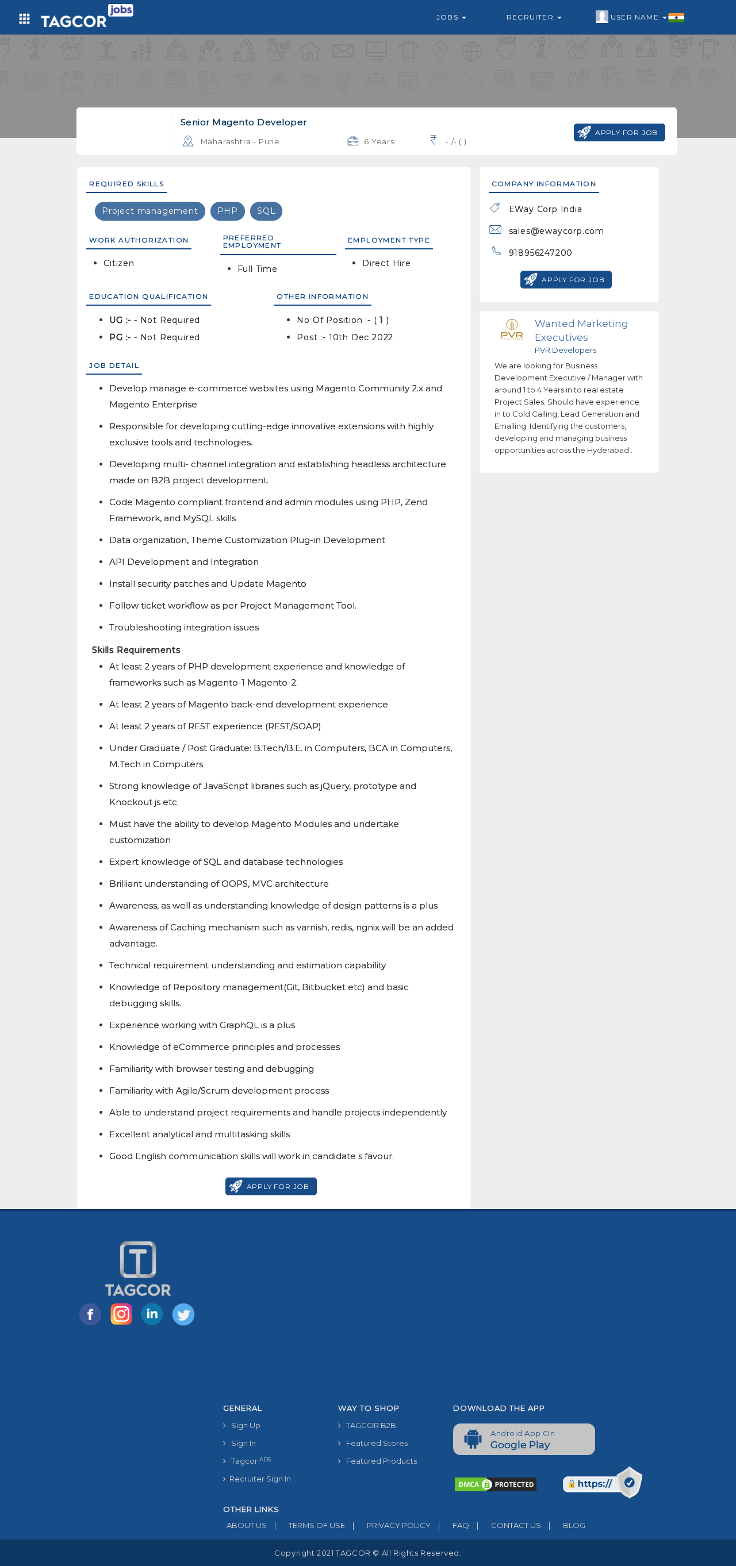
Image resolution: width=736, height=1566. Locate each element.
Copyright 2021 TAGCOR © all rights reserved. (367, 1552)
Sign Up (243, 1425)
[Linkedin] (154, 1324)
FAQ (453, 1525)
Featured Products (379, 1460)
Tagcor (248, 1461)
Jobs (448, 17)
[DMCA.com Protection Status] (495, 1484)
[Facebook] (92, 1324)
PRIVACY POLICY (391, 1525)
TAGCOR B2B (368, 1425)
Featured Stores (374, 1443)
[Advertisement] (444, 1312)
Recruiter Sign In (258, 1478)
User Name (636, 17)
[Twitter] (184, 1324)
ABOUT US (245, 1525)
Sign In (241, 1443)
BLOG (567, 1525)
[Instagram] (123, 1324)
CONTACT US (509, 1525)
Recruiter (531, 17)
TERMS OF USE (309, 1525)
